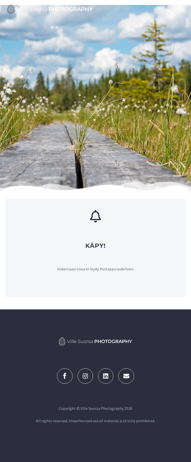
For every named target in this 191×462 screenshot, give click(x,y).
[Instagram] (85, 376)
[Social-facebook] (64, 376)
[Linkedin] (105, 376)
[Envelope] (126, 376)
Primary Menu (181, 9)
